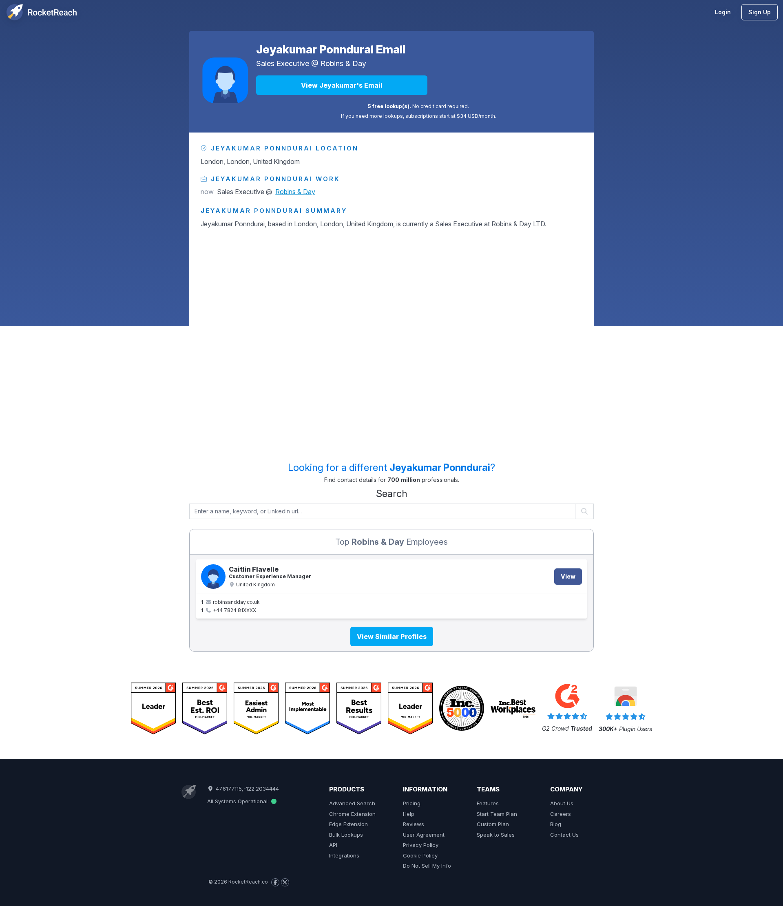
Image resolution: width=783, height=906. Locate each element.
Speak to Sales (496, 834)
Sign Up (759, 12)
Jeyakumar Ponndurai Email (330, 49)
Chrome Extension (352, 814)
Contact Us (564, 834)
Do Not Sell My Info (427, 865)
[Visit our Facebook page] (275, 882)
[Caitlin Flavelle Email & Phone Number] (213, 576)
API (333, 845)
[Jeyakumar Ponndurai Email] (225, 80)
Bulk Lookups (346, 834)
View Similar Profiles (392, 636)
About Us (561, 803)
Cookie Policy (420, 855)
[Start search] (584, 511)
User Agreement (424, 834)
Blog (555, 824)
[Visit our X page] (285, 882)
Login (723, 12)
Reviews (413, 824)
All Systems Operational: (238, 801)
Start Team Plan (497, 814)
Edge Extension (348, 824)
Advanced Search (352, 803)
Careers (560, 814)
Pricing (411, 803)
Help (408, 814)
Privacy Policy (420, 845)
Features (488, 803)
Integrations (344, 855)
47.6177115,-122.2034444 (246, 788)
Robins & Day (343, 63)
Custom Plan (493, 824)
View (568, 576)
